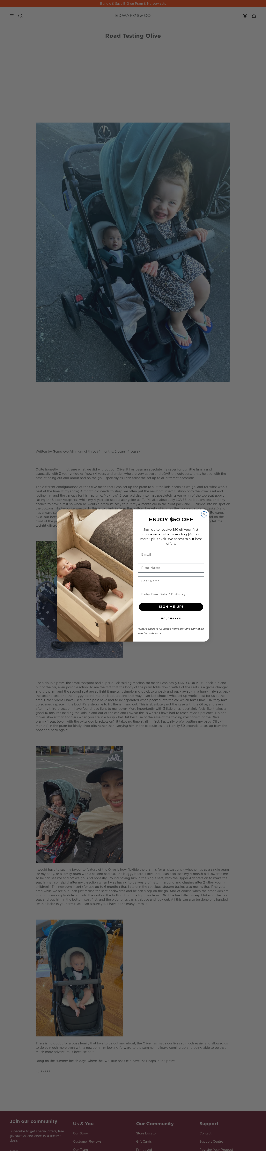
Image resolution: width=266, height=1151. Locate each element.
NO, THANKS (171, 618)
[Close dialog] (204, 514)
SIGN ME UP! (171, 607)
